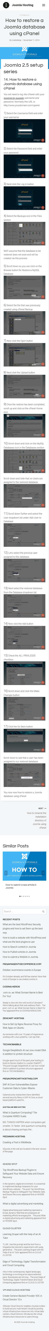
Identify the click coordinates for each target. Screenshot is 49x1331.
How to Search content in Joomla (19, 946)
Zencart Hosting (13, 1018)
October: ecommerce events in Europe (22, 970)
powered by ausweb (14, 98)
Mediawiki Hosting (14, 1136)
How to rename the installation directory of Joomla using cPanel (36, 818)
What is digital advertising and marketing (23, 1203)
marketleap (16, 40)
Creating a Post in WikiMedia (17, 1142)
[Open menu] (43, 5)
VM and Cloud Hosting (16, 1290)
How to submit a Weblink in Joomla (20, 957)
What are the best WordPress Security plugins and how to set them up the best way (23, 928)
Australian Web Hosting (14, 1107)
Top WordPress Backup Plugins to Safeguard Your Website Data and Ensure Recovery (23, 1174)
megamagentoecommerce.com (22, 964)
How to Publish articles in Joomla (19, 952)
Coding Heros (11, 987)
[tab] (20, 896)
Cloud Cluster (12, 1228)
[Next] (43, 873)
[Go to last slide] (6, 873)
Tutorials (24, 15)
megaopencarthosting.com (20, 1079)
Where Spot (10, 1164)
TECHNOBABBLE (12, 1044)
